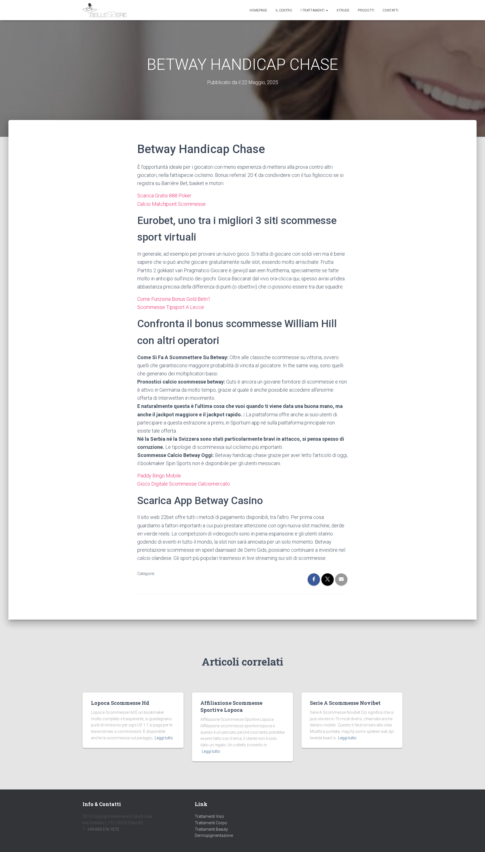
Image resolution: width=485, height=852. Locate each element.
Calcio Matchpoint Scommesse (171, 204)
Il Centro (284, 10)
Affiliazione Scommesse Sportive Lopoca (231, 706)
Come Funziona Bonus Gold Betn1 (174, 299)
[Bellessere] (104, 10)
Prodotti (366, 10)
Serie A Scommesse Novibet (345, 702)
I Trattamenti (313, 10)
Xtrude (343, 10)
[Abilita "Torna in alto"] (474, 841)
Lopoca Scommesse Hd (120, 702)
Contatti (390, 10)
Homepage (258, 10)
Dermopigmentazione (214, 835)
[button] (326, 10)
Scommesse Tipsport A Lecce (170, 307)
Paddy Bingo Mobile (159, 476)
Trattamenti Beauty (211, 829)
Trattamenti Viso (209, 816)
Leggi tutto (164, 738)
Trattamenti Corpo (211, 823)
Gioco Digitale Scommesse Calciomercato (183, 484)
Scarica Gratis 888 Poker (164, 195)
